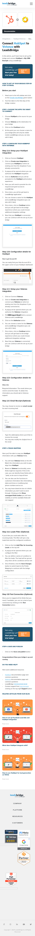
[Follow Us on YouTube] (24, 924)
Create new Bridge (16, 98)
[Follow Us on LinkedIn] (17, 924)
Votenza (8, 679)
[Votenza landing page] (25, 19)
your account (24, 686)
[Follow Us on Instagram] (10, 924)
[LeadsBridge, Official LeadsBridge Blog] (9, 4)
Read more (5, 724)
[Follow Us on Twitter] (31, 924)
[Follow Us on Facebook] (4, 924)
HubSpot (8, 675)
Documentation (9, 31)
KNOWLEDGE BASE (20, 684)
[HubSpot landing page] (9, 19)
